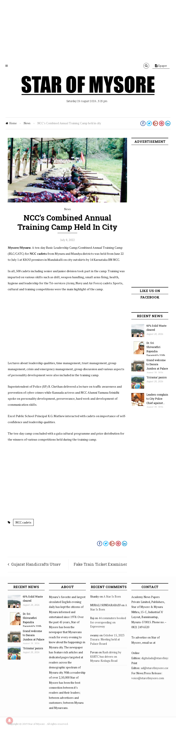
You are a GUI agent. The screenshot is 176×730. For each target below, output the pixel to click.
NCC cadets (23, 522)
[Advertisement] (88, 30)
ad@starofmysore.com (155, 668)
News (27, 123)
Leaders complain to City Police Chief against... (157, 399)
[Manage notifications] (9, 720)
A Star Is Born (112, 596)
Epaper (162, 66)
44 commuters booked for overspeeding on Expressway (108, 622)
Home (13, 123)
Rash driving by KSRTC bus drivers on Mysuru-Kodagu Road (105, 656)
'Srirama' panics (156, 377)
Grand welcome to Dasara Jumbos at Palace (157, 364)
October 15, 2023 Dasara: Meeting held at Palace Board (107, 639)
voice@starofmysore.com (147, 678)
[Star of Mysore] (88, 90)
